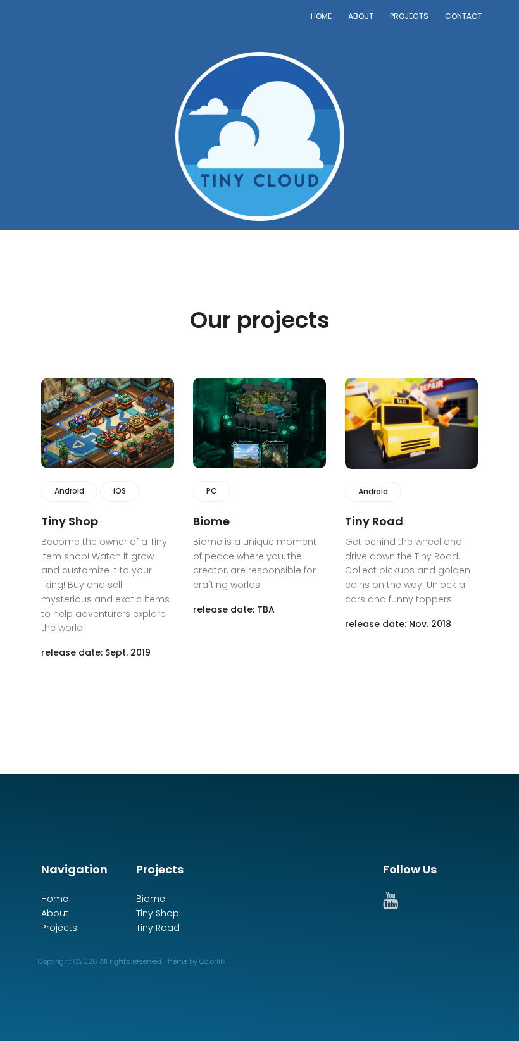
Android (69, 490)
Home (321, 16)
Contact (463, 16)
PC (211, 490)
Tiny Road (158, 927)
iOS (119, 490)
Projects (409, 16)
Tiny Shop (157, 913)
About (360, 16)
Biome (150, 898)
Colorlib (212, 961)
